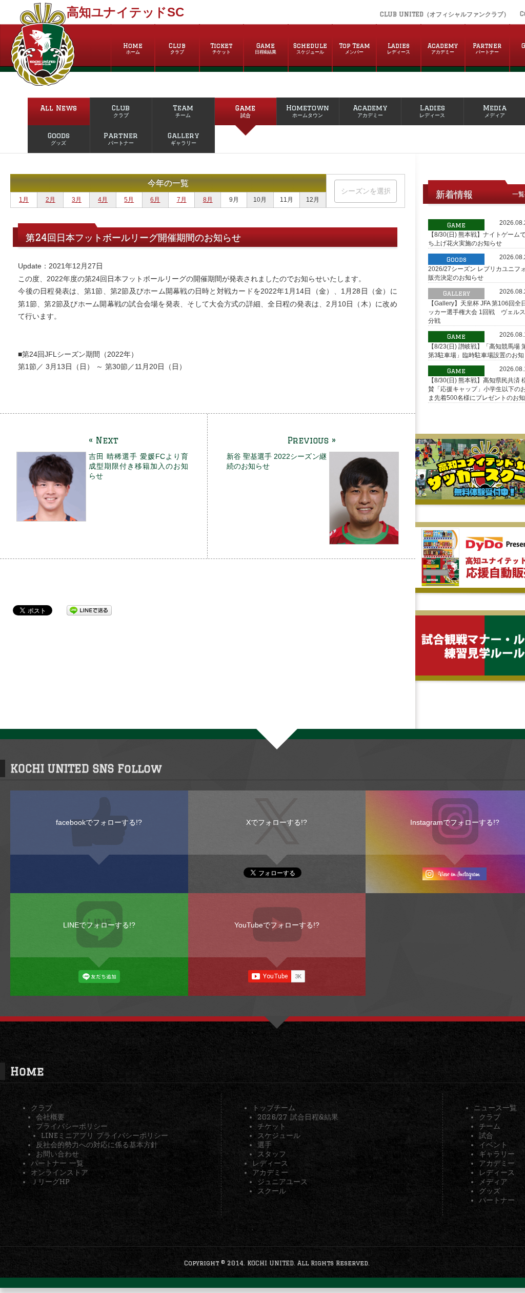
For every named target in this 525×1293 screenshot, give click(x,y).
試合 (486, 1135)
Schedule (310, 48)
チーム (489, 1126)
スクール (271, 1191)
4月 (103, 199)
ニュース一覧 (495, 1108)
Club (177, 48)
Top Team (354, 48)
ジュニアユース (282, 1182)
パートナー (497, 1200)
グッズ (489, 1191)
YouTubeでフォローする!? (276, 925)
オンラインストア (59, 1172)
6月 (155, 199)
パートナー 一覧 (57, 1163)
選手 (264, 1145)
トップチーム (273, 1108)
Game (265, 48)
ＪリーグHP (50, 1182)
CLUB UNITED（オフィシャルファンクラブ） (445, 14)
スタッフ (271, 1154)
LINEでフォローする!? (99, 925)
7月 (182, 199)
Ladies (398, 48)
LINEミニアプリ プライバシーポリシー (104, 1135)
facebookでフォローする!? (99, 822)
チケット (271, 1126)
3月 (77, 199)
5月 (129, 199)
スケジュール (278, 1135)
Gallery (183, 138)
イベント (493, 1145)
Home (133, 48)
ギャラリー (497, 1154)
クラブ (41, 1108)
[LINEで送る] (89, 610)
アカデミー (270, 1172)
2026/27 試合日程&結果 (297, 1117)
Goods (59, 138)
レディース (270, 1163)
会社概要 (50, 1117)
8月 (208, 199)
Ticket (221, 48)
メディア (493, 1182)
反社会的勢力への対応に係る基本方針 (97, 1145)
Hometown (307, 111)
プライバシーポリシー (72, 1126)
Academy (443, 48)
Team (183, 111)
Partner (487, 48)
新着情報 (454, 194)
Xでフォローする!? (276, 822)
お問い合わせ (57, 1154)
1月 (24, 199)
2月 (50, 199)
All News (58, 108)
